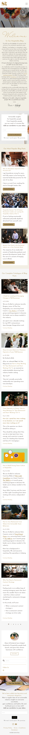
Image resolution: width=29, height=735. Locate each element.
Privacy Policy (8, 728)
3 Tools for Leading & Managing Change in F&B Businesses (13, 297)
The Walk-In (13, 311)
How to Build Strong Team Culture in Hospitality (14, 466)
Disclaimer (14, 730)
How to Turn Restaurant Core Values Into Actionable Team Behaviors (12, 524)
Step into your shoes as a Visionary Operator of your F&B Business (14, 351)
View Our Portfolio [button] (14, 683)
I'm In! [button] (14, 717)
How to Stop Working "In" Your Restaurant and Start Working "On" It (14, 366)
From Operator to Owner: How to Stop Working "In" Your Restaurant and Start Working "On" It (14, 410)
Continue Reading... (8, 189)
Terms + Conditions (20, 728)
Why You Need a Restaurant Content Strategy (12, 581)
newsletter (13, 77)
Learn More (14, 653)
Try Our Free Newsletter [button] (14, 134)
